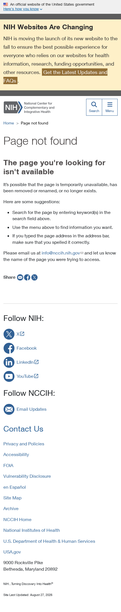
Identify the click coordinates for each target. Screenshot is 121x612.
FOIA (8, 465)
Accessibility (16, 454)
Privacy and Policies (23, 443)
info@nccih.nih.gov (61, 252)
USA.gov (12, 551)
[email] (19, 277)
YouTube (25, 376)
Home (8, 122)
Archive (11, 508)
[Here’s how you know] (60, 7)
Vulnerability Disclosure (27, 476)
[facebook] (27, 277)
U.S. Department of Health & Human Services (49, 541)
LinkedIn (25, 362)
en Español (14, 487)
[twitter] (34, 277)
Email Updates (31, 409)
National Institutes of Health (31, 530)
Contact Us (23, 428)
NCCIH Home (17, 519)
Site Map (12, 497)
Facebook (27, 347)
